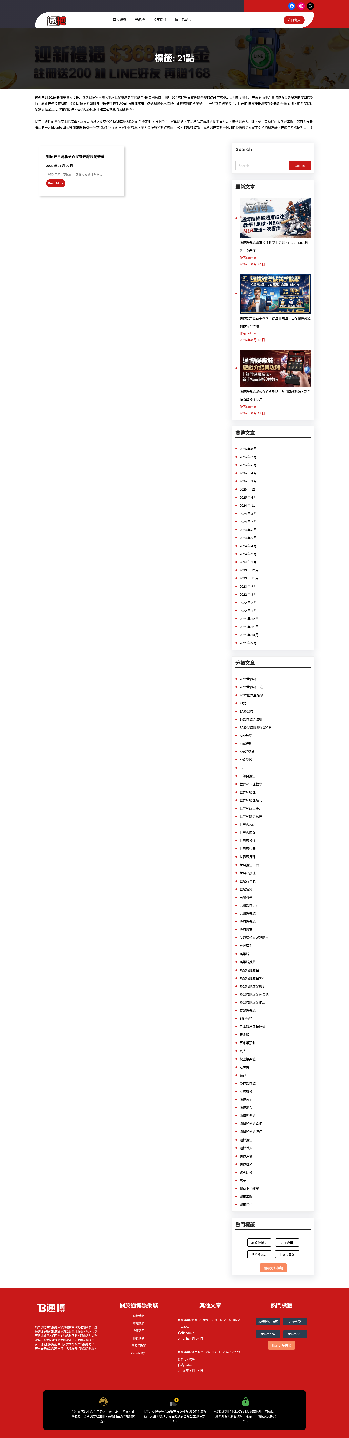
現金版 (244, 1035)
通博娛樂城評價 (251, 1132)
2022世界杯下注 (251, 687)
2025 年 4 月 (248, 497)
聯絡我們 (138, 1323)
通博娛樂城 (248, 1116)
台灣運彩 (246, 946)
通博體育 (246, 1164)
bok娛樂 (245, 743)
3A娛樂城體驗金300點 (256, 727)
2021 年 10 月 (249, 635)
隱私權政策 (139, 1345)
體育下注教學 (249, 1188)
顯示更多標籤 (273, 1268)
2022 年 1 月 (248, 610)
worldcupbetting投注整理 (63, 127)
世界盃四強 (248, 832)
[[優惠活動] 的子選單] (190, 20)
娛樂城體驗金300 (252, 978)
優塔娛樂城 (248, 921)
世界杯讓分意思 (251, 816)
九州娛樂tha (248, 905)
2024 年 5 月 (248, 538)
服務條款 (138, 1338)
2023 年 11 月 (249, 578)
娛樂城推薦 (248, 962)
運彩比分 (246, 1172)
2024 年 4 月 (248, 546)
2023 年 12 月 (249, 570)
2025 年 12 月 (249, 489)
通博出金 (246, 1107)
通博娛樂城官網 (251, 1124)
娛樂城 (244, 954)
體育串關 (246, 1196)
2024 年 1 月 (248, 562)
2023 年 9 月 (248, 586)
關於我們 (138, 1315)
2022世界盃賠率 (251, 695)
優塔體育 (246, 930)
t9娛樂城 (246, 760)
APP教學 (246, 735)
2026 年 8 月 (248, 449)
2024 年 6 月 (248, 530)
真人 (243, 1051)
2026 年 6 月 (248, 465)
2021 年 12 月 (249, 619)
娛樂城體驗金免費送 (254, 994)
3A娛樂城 (246, 711)
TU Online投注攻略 (130, 103)
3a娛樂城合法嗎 (251, 719)
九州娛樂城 (248, 913)
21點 (243, 703)
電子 (243, 1180)
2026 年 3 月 (248, 481)
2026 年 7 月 (248, 457)
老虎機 (244, 1067)
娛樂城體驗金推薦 (252, 1002)
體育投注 (246, 1204)
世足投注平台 (249, 865)
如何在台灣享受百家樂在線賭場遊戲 (75, 156)
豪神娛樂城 (248, 1083)
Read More (55, 183)
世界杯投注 (248, 792)
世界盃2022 (248, 824)
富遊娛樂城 (248, 1010)
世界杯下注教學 (251, 784)
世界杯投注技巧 (251, 800)
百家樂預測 (248, 1043)
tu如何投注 (247, 776)
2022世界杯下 (250, 679)
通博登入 (246, 1148)
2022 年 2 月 (248, 602)
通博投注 (246, 1140)
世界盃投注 (248, 841)
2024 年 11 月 (249, 505)
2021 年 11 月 (249, 627)
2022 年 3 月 (248, 594)
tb (241, 768)
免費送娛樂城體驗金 (254, 938)
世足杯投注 (248, 873)
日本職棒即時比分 (252, 1027)
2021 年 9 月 (248, 643)
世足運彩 (246, 889)
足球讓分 (246, 1091)
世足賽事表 (248, 881)
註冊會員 (294, 20)
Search (300, 165)
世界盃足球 (248, 857)
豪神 (243, 1075)
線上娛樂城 (248, 1059)
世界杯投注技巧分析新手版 (267, 103)
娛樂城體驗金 (249, 970)
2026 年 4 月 (248, 473)
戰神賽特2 (247, 1018)
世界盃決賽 (248, 849)
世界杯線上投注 (251, 808)
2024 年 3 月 (248, 554)
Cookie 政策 (138, 1353)
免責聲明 (138, 1330)
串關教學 (246, 897)
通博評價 (246, 1156)
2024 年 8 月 (248, 513)
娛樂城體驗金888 (252, 986)
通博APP (246, 1099)
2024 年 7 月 (248, 521)
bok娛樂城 (247, 752)
